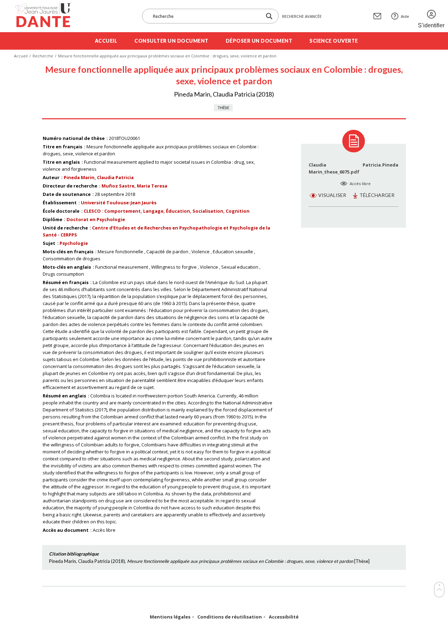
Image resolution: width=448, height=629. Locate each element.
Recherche (43, 55)
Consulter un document (171, 41)
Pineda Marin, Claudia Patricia (99, 177)
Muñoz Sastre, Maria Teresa (134, 186)
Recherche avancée (302, 16)
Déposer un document (259, 41)
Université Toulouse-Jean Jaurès (118, 202)
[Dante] (47, 16)
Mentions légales (170, 617)
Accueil (106, 41)
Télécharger (376, 195)
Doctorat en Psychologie (95, 219)
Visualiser (332, 195)
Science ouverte (333, 41)
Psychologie (73, 243)
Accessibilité (284, 617)
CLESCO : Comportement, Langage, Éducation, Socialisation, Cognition (167, 211)
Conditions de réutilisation (229, 617)
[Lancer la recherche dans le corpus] (269, 16)
